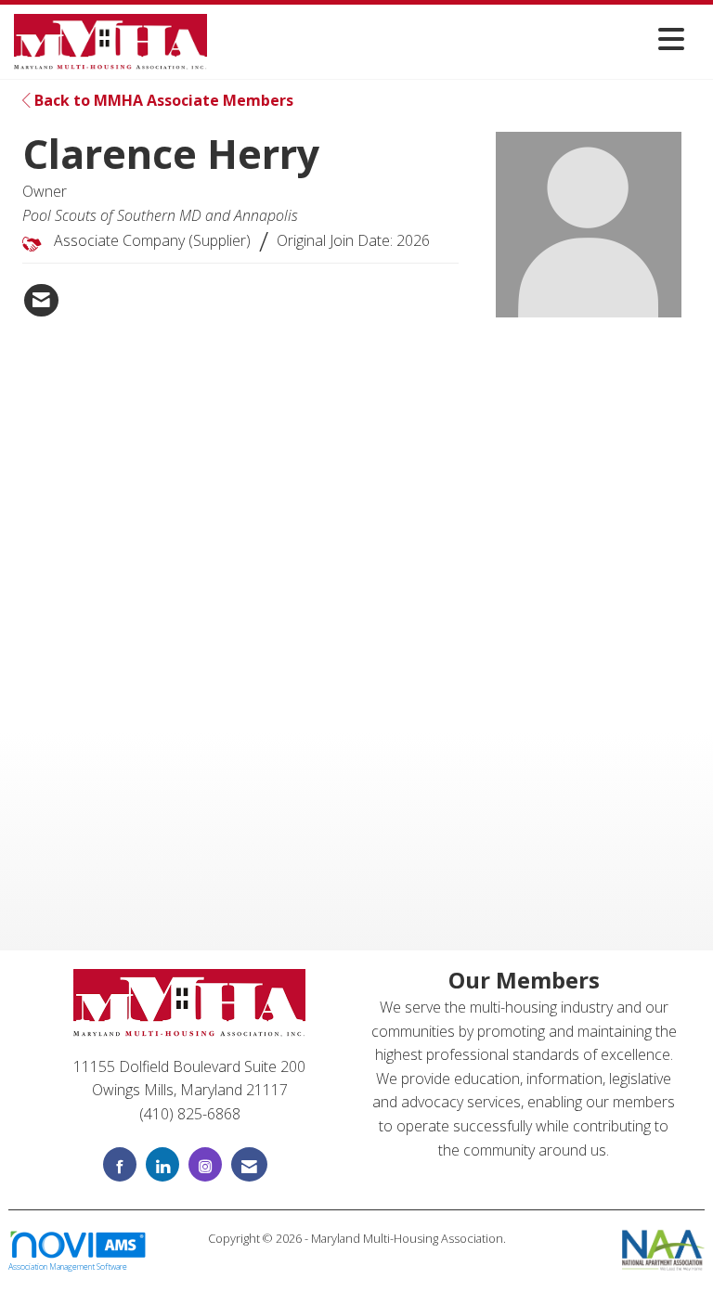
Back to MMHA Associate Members (162, 100)
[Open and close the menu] (450, 38)
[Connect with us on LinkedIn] (162, 1164)
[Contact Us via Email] (249, 1164)
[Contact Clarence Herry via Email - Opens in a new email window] (41, 300)
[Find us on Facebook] (119, 1164)
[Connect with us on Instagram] (205, 1164)
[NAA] (663, 1248)
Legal (357, 1256)
